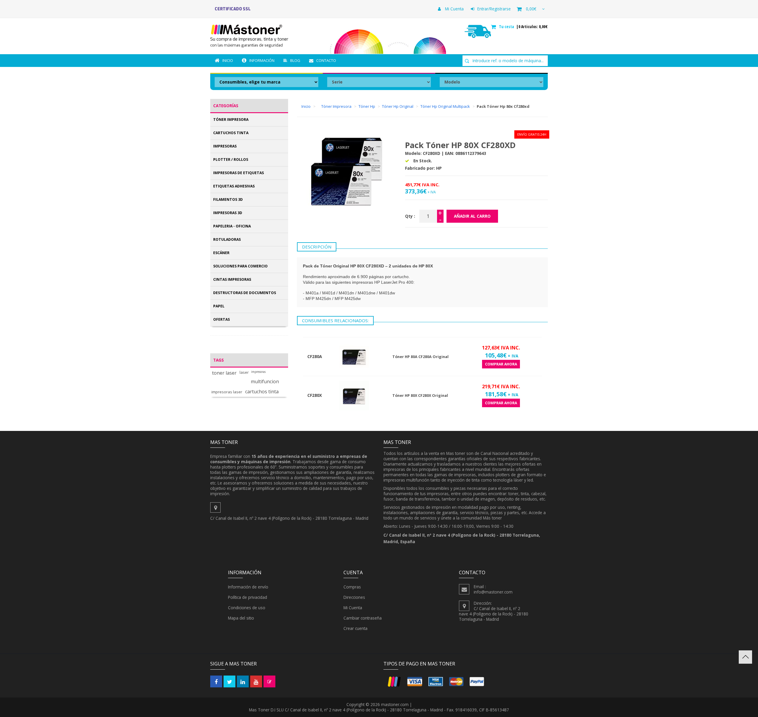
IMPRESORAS (225, 146)
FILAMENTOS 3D (228, 199)
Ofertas (221, 319)
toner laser (224, 373)
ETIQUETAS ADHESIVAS (234, 186)
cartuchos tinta (262, 392)
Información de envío (248, 587)
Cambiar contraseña (362, 618)
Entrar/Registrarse (494, 9)
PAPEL (218, 306)
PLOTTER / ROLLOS (230, 159)
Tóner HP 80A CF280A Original (420, 356)
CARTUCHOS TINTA (230, 132)
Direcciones (354, 597)
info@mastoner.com (493, 592)
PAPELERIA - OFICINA (232, 226)
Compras (352, 587)
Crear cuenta (355, 628)
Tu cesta (507, 26)
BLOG (295, 60)
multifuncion (265, 381)
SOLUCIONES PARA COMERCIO (240, 266)
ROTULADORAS (227, 239)
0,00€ (531, 9)
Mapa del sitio (241, 618)
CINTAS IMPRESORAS (232, 279)
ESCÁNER (221, 252)
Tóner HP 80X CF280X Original (420, 395)
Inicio (227, 60)
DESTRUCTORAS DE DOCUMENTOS (244, 292)
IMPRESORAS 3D (227, 212)
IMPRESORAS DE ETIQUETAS (238, 172)
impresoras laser (226, 391)
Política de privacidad (247, 597)
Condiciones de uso (246, 607)
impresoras (258, 372)
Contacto (326, 60)
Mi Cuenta (454, 9)
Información (261, 60)
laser (244, 372)
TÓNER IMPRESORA (230, 119)
